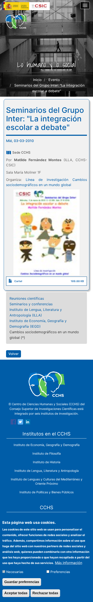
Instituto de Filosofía (46, 453)
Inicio (37, 80)
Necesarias (14, 572)
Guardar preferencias (21, 582)
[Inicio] (16, 21)
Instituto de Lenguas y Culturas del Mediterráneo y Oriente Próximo (46, 481)
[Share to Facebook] (13, 422)
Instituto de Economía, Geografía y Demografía (47, 445)
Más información (68, 563)
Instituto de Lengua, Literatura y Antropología (46, 470)
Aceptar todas (15, 593)
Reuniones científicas (27, 298)
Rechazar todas (45, 593)
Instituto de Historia (46, 462)
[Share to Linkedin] (27, 422)
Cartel (18, 281)
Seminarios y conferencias (31, 304)
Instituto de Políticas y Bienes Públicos (46, 492)
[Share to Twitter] (20, 422)
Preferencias (60, 572)
